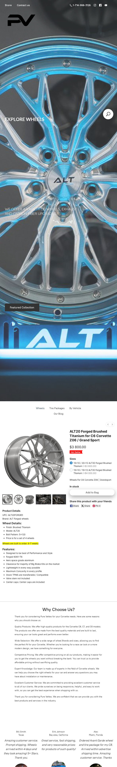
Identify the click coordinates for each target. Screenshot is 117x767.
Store (8, 5)
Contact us (23, 5)
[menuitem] (108, 424)
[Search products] (108, 114)
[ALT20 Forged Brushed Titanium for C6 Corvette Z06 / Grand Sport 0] (7, 499)
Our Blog (58, 413)
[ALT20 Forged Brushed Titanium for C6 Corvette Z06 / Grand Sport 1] (18, 499)
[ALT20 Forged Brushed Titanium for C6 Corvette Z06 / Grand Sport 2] (30, 499)
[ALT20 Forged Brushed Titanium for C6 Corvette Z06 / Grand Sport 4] (59, 499)
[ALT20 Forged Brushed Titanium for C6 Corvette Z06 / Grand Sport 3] (43, 499)
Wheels (40, 408)
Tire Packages (57, 408)
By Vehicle (75, 408)
